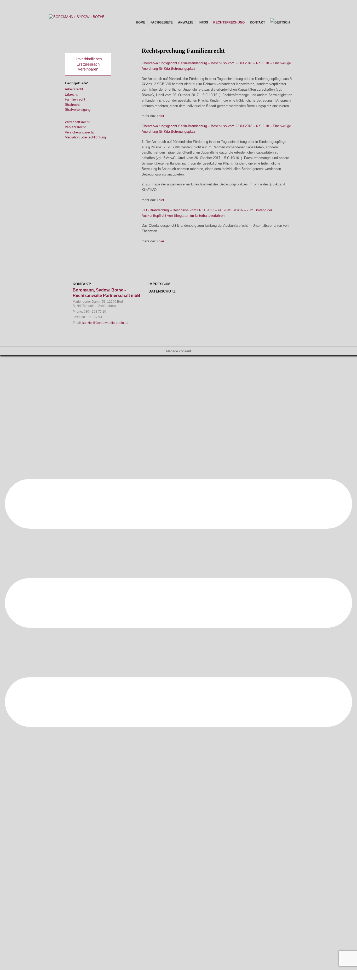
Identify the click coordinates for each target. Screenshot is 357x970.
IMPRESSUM (159, 284)
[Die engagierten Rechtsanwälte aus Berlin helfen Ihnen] (77, 17)
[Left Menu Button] (178, 849)
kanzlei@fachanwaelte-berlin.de (105, 323)
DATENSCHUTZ (162, 291)
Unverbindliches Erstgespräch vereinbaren (88, 64)
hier (161, 116)
